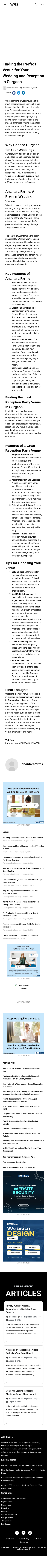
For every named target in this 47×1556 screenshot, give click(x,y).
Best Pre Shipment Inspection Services (19, 1167)
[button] (36, 4)
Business (13, 1317)
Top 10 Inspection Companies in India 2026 (20, 935)
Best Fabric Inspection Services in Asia (19, 1157)
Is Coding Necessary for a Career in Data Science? (23, 838)
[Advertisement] (23, 33)
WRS (14, 4)
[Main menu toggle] (5, 4)
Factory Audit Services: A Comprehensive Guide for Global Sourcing (21, 1309)
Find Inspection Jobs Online (14, 1162)
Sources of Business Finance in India (18, 1129)
